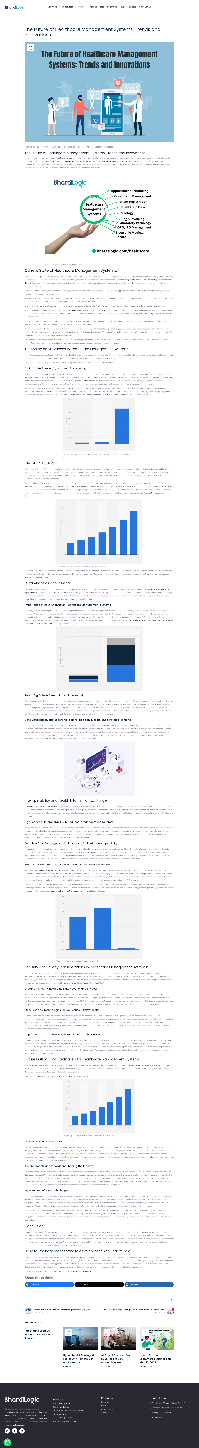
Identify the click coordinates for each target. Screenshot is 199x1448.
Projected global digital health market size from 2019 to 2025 (50, 1076)
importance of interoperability (49, 870)
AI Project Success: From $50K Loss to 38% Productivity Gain (116, 1358)
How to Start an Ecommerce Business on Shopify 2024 (155, 1358)
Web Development (62, 1403)
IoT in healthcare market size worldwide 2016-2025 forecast (134, 493)
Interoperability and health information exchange (44, 806)
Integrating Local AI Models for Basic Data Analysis (39, 1334)
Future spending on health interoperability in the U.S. (71, 891)
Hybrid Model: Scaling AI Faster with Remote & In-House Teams (79, 1358)
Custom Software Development (68, 1410)
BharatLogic (78, 1257)
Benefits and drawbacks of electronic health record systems (95, 310)
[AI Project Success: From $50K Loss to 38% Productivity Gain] (118, 1349)
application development (83, 1271)
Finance (105, 1413)
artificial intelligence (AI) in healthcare (79, 380)
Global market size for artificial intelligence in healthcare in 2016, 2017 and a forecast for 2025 (96, 395)
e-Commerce (107, 1409)
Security (105, 1402)
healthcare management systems (95, 147)
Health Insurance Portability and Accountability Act (77, 983)
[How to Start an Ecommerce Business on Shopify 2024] (157, 1349)
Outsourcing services (63, 1418)
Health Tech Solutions (62, 147)
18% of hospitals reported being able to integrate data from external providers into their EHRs (130, 329)
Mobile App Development (65, 1421)
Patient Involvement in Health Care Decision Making (85, 298)
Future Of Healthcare (36, 147)
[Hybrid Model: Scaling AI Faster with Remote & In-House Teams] (80, 1349)
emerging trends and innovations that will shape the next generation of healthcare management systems (86, 161)
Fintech (104, 1405)
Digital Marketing (61, 1407)
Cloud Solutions (60, 1414)
